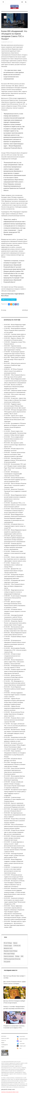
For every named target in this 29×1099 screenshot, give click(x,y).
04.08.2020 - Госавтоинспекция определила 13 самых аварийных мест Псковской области (14, 799)
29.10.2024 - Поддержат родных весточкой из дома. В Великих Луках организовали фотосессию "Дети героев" (15, 406)
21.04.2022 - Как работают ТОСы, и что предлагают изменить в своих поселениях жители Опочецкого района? (15, 504)
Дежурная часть (8, 948)
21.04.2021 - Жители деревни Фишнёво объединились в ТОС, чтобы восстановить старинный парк (15, 650)
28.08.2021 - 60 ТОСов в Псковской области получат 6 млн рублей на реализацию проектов (13, 371)
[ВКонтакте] (9, 304)
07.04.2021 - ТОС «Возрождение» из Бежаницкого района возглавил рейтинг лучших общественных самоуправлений (14, 683)
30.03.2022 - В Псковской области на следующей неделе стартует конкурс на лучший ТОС (14, 526)
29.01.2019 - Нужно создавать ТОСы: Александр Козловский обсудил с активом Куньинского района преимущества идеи (15, 917)
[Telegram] (18, 304)
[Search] (26, 2)
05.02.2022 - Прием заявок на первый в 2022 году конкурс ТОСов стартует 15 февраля (14, 359)
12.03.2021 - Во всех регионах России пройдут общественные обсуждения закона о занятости (14, 714)
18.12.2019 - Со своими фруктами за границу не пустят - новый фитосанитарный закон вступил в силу (14, 843)
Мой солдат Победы (9, 953)
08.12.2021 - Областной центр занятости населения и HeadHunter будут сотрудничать (15, 365)
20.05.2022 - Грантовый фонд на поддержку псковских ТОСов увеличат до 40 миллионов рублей (15, 460)
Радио (2, 1046)
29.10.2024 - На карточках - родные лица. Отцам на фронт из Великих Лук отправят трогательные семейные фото (15, 400)
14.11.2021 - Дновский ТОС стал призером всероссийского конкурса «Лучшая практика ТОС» (13, 570)
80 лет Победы (8, 943)
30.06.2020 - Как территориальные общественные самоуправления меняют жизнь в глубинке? (15, 814)
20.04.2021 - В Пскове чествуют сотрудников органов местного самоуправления (12, 655)
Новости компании (9, 956)
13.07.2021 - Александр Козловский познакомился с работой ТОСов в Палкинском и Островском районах (13, 617)
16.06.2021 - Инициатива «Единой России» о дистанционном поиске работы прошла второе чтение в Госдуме (15, 623)
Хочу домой (7, 961)
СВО (22, 956)
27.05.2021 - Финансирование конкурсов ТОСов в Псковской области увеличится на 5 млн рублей (15, 330)
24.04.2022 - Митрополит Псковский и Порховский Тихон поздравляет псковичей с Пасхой (15, 491)
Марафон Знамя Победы (10, 951)
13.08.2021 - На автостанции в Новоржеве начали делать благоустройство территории (15, 597)
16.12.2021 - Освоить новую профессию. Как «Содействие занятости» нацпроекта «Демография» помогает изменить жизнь (15, 559)
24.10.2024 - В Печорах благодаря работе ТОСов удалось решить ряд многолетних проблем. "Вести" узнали (15, 411)
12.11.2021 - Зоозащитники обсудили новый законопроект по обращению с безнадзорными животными (14, 576)
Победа (17, 956)
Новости (3, 1040)
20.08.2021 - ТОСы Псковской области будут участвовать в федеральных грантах (14, 586)
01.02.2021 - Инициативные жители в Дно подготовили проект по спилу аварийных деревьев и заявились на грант (15, 739)
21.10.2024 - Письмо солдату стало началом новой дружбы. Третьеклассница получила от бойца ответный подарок (15, 433)
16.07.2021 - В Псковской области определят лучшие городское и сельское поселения (15, 611)
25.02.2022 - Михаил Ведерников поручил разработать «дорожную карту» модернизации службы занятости (15, 531)
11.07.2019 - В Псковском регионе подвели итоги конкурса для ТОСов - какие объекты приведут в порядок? (14, 876)
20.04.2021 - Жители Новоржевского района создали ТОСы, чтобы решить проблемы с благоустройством (14, 661)
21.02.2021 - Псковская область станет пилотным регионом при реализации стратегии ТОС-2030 (14, 719)
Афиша (15, 943)
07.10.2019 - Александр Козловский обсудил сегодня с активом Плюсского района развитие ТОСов (14, 855)
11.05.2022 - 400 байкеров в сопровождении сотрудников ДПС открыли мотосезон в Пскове (13, 473)
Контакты (3, 1036)
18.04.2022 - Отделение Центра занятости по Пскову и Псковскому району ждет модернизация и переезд (15, 347)
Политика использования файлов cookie (9, 1092)
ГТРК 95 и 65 (16, 945)
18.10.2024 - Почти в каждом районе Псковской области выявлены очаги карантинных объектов (13, 438)
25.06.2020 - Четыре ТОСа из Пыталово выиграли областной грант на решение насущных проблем (14, 820)
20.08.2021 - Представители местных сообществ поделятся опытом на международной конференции (14, 592)
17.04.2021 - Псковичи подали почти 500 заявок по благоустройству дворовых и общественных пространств (15, 671)
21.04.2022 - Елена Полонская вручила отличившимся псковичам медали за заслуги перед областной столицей (14, 510)
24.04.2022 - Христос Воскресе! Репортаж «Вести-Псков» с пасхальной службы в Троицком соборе (15, 485)
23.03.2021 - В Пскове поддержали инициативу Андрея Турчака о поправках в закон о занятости (15, 694)
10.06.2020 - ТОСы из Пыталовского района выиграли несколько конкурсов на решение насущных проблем (15, 826)
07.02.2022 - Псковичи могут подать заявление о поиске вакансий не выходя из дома (15, 553)
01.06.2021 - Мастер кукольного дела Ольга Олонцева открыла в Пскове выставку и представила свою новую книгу (15, 628)
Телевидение (4, 1044)
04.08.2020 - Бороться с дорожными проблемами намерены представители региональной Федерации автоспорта (14, 805)
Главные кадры (8, 945)
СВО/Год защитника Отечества (12, 959)
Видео (2, 1042)
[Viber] (16, 304)
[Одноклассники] (11, 304)
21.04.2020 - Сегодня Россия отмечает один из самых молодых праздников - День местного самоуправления (14, 832)
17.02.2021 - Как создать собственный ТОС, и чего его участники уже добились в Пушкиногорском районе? (15, 725)
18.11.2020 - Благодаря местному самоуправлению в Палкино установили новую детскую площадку (14, 764)
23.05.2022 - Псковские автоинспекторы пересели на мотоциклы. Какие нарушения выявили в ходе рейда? (14, 454)
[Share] (22, 2)
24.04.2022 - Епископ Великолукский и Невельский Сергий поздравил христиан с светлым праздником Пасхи (15, 479)
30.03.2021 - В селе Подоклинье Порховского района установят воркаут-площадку (14, 688)
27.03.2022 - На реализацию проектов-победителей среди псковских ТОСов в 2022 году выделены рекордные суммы (14, 353)
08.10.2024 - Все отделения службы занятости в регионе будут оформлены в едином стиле (15, 444)
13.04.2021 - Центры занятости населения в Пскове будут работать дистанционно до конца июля (13, 677)
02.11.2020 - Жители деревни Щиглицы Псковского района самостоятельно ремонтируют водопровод (14, 778)
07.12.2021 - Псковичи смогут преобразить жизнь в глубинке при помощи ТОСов (13, 564)
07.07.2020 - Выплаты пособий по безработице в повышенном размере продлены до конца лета (14, 386)
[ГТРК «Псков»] (14, 7)
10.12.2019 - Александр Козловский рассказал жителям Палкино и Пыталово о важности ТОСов (15, 849)
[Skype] (13, 304)
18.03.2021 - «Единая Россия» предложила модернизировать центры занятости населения (14, 708)
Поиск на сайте (5, 1038)
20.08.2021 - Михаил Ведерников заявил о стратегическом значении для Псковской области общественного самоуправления (15, 380)
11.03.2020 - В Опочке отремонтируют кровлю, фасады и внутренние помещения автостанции (14, 838)
